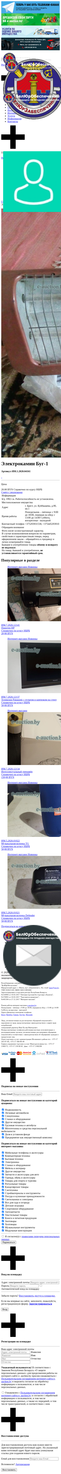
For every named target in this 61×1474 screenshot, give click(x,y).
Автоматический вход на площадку (20, 1289)
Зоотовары (10, 1221)
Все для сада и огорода (17, 1202)
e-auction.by (31, 1005)
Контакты (13, 121)
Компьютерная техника (17, 1156)
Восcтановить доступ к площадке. (37, 1295)
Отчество (36, 1358)
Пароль (5, 1285)
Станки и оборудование (17, 1119)
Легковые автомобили (17, 1113)
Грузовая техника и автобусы (20, 1125)
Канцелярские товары (16, 1187)
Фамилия (36, 1352)
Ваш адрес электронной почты (17, 1349)
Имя (33, 1355)
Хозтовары (11, 1224)
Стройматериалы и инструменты (22, 1193)
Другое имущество (15, 1122)
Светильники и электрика (19, 1199)
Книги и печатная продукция (20, 1218)
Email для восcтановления (15, 1458)
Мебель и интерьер (15, 1168)
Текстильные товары (16, 1215)
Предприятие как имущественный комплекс (28, 1137)
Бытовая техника (14, 1159)
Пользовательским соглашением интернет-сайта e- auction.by (28, 1394)
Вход (5, 1309)
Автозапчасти (12, 1212)
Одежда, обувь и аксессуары (20, 1177)
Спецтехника (12, 1116)
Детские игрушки (14, 1205)
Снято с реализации (12, 492)
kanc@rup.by (54, 988)
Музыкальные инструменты (20, 1227)
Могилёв (29, 1015)
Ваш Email (6, 1094)
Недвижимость (13, 1109)
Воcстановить (9, 1470)
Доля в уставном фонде (17, 1134)
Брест (3, 1015)
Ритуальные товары (15, 1184)
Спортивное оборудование (19, 1208)
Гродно (22, 1015)
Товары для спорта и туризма (20, 1180)
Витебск (9, 1015)
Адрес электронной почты (15, 1282)
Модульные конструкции (18, 1230)
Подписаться (9, 1242)
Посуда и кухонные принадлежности (25, 1196)
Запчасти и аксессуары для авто (22, 1174)
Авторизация (22, 1464)
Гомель (15, 1015)
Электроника (12, 1162)
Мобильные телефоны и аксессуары (24, 1152)
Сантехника (11, 1190)
